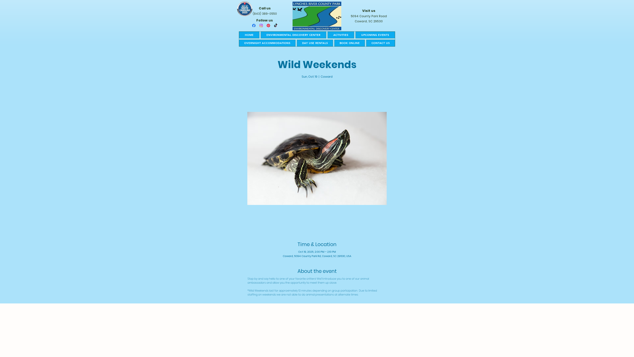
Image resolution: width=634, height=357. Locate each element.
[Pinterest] (268, 25)
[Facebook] (254, 25)
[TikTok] (275, 25)
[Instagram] (261, 25)
